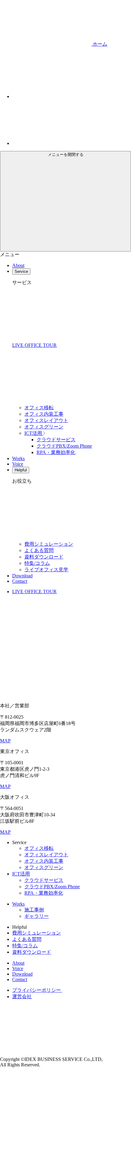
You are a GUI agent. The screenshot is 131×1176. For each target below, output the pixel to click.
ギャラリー (36, 916)
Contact (19, 581)
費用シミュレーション (48, 544)
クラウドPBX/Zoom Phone (64, 446)
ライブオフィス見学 (46, 569)
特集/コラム (37, 563)
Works (18, 458)
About (18, 265)
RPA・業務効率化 (56, 452)
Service (21, 271)
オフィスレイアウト (46, 420)
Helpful (21, 470)
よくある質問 (39, 550)
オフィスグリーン (43, 426)
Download (22, 575)
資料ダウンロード (43, 556)
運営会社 (22, 996)
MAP (5, 740)
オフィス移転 (39, 407)
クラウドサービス (56, 439)
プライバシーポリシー (37, 990)
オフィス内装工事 (43, 414)
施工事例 (34, 909)
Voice (17, 464)
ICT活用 (33, 433)
